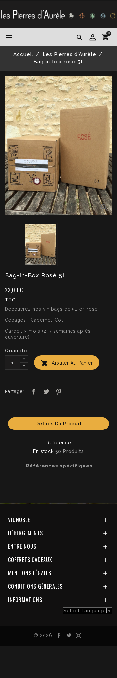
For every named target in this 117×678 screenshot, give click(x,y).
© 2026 (43, 635)
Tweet (46, 391)
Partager (34, 391)
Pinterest (59, 391)
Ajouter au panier (67, 363)
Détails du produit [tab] (58, 423)
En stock (43, 451)
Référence (58, 442)
